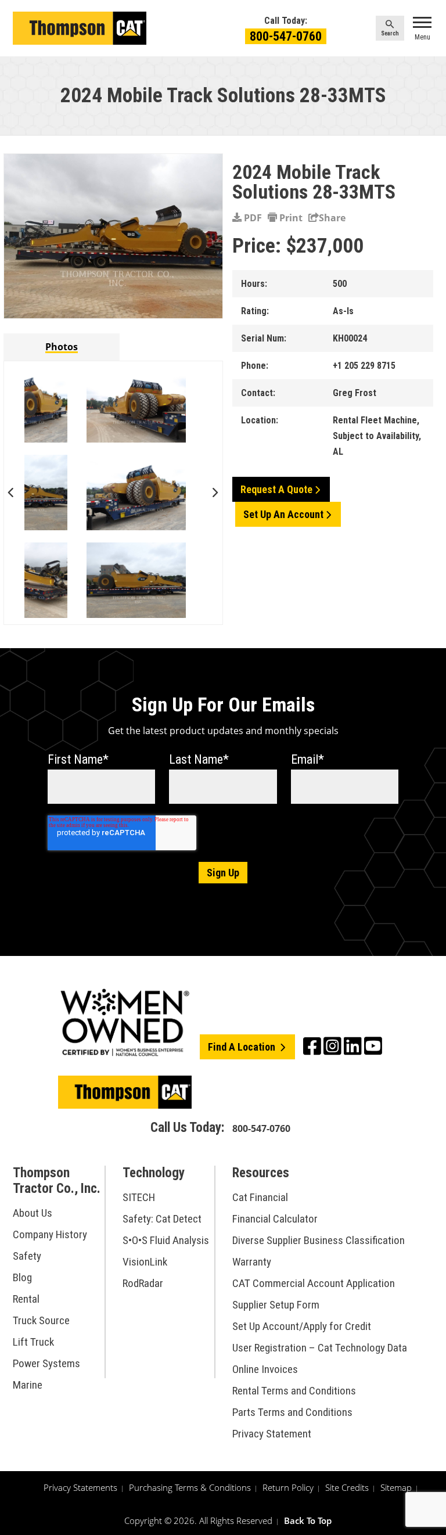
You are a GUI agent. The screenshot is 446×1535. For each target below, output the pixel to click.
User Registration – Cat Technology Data (319, 1347)
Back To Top (308, 1520)
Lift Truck (33, 1342)
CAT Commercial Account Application (313, 1283)
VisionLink (145, 1261)
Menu (422, 37)
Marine (27, 1385)
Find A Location (243, 1047)
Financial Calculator (275, 1218)
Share (332, 217)
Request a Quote (276, 489)
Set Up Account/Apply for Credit (301, 1326)
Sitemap (396, 1487)
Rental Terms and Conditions (294, 1390)
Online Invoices (265, 1369)
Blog (22, 1277)
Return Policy (288, 1487)
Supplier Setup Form (275, 1304)
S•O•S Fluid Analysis (166, 1240)
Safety (27, 1256)
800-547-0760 (286, 36)
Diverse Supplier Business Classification (318, 1240)
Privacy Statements (80, 1487)
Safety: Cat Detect (162, 1218)
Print (290, 217)
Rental (26, 1299)
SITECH (139, 1197)
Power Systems (46, 1363)
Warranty (251, 1261)
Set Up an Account (283, 514)
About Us (32, 1213)
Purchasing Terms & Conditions (190, 1487)
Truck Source (41, 1320)
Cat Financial (260, 1197)
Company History (50, 1234)
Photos (61, 346)
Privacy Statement (271, 1433)
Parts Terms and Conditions (292, 1412)
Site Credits (347, 1487)
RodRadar (143, 1283)
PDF (252, 217)
